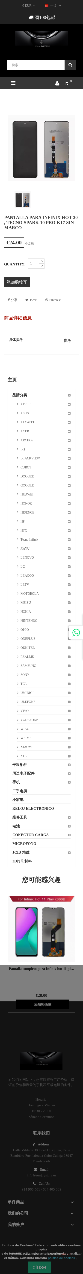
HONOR (26, 503)
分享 (14, 300)
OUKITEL (28, 647)
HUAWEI (27, 494)
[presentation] (7, 199)
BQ (23, 449)
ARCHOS (27, 440)
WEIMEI (27, 738)
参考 (67, 340)
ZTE (24, 756)
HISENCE (27, 512)
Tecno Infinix (29, 539)
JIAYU (25, 548)
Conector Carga (30, 835)
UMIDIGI (27, 693)
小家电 (18, 800)
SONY (25, 675)
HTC (24, 530)
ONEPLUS (28, 638)
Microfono (24, 844)
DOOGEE (27, 476)
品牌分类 (19, 395)
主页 (12, 380)
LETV (25, 584)
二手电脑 (19, 791)
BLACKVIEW (30, 458)
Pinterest (55, 300)
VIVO (25, 711)
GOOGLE (27, 485)
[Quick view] (35, 928)
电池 (16, 826)
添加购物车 (17, 282)
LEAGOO (27, 575)
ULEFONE (28, 702)
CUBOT (26, 467)
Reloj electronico (33, 808)
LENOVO (27, 557)
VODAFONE (29, 720)
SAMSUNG (28, 666)
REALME (27, 657)
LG (23, 566)
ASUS (25, 413)
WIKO (25, 729)
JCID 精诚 (21, 852)
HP (23, 521)
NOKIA (26, 611)
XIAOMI (27, 747)
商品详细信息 (18, 318)
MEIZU (26, 602)
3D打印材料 (22, 861)
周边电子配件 (23, 773)
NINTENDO (29, 620)
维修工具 (19, 817)
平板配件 (19, 764)
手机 (16, 782)
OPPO (25, 629)
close (39, 1267)
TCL (24, 684)
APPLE (26, 404)
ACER (25, 431)
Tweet (33, 300)
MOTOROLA (30, 593)
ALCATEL (28, 422)
